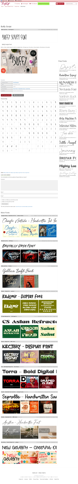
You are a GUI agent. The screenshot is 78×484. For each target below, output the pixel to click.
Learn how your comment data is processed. (24, 206)
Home (2, 6)
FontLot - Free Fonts (39, 472)
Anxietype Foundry (20, 391)
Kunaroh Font (67, 83)
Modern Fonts (47, 316)
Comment (3, 179)
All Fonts (51, 479)
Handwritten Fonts (49, 29)
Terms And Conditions (44, 479)
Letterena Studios (20, 215)
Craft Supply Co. (14, 316)
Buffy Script (13, 172)
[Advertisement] (39, 15)
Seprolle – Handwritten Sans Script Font (8, 391)
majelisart (12, 291)
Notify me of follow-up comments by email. (10, 199)
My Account (11, 0)
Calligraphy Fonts (47, 391)
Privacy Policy (36, 479)
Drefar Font (67, 158)
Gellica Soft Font (17, 271)
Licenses (26, 479)
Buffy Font (8, 172)
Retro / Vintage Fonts (53, 316)
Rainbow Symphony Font (67, 75)
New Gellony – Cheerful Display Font (7, 442)
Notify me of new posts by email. (8, 201)
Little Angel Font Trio (67, 143)
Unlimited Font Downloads (43, 3)
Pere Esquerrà (11, 29)
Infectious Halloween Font (67, 126)
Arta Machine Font (67, 118)
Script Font (27, 172)
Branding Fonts (44, 240)
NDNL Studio (13, 341)
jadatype (16, 442)
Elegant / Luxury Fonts (38, 215)
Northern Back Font (67, 96)
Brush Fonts (43, 29)
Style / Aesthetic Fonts (9, 6)
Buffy (5, 172)
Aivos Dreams (16, 366)
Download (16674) (7, 95)
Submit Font (56, 479)
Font (23, 172)
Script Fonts (17, 6)
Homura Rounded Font (66, 103)
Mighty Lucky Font (67, 166)
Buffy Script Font (4, 29)
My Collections (19, 0)
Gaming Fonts (48, 341)
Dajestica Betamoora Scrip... (67, 67)
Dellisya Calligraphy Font (67, 173)
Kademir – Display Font (5, 291)
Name (2, 192)
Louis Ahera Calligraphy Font (67, 134)
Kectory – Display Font (5, 341)
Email (2, 195)
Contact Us (21, 479)
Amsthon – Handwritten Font (21, 423)
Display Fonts (55, 240)
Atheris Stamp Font (67, 111)
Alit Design (11, 240)
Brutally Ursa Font (4, 240)
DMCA (30, 479)
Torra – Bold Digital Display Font (7, 366)
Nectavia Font (67, 90)
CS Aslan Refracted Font (5, 316)
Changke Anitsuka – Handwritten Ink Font (8, 215)
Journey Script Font (67, 150)
